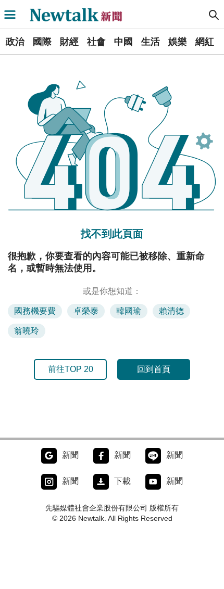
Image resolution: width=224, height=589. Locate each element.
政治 (15, 41)
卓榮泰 (85, 310)
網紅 (204, 41)
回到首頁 (153, 369)
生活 (150, 41)
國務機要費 (35, 310)
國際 (42, 41)
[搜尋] (214, 14)
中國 (123, 41)
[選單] (10, 14)
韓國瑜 (128, 310)
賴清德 (171, 310)
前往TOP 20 (70, 369)
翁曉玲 (26, 330)
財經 (69, 41)
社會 (96, 41)
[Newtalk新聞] (81, 14)
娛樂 (177, 41)
